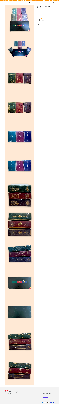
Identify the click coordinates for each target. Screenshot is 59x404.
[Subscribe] (53, 392)
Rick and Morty (15, 394)
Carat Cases (22, 396)
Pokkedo (22, 391)
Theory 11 (22, 392)
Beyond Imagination (15, 391)
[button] (6, 2)
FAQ (29, 394)
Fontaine (22, 395)
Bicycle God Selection (16, 392)
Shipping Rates (31, 393)
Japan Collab (22, 393)
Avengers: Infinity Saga (16, 395)
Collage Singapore (15, 393)
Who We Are (30, 391)
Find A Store (30, 392)
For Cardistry (22, 394)
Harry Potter (14, 396)
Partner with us (31, 395)
